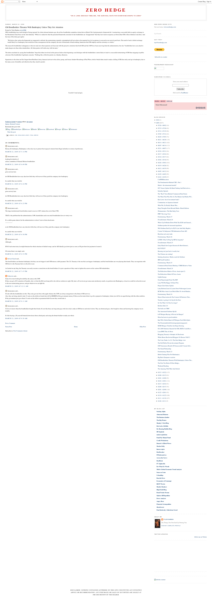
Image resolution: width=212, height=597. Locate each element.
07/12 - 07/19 (162, 131)
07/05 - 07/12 (162, 134)
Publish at (10, 122)
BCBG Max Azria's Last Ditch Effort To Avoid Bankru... (174, 291)
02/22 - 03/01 (162, 381)
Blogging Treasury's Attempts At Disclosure (171, 334)
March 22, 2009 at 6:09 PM (16, 164)
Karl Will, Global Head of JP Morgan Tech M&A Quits (174, 320)
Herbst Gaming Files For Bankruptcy (169, 354)
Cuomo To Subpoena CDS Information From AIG (172, 231)
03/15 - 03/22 (162, 372)
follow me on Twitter (200, 537)
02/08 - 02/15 (162, 387)
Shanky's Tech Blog (163, 423)
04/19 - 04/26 (162, 165)
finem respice (161, 449)
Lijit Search (157, 34)
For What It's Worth (163, 466)
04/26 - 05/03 (162, 163)
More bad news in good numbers (167, 317)
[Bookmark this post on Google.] (58, 129)
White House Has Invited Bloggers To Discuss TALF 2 (174, 337)
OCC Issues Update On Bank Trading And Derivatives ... (174, 188)
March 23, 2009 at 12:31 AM (16, 286)
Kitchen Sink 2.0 (163, 306)
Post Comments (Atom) (20, 331)
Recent (163, 101)
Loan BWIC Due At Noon (165, 331)
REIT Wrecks (161, 484)
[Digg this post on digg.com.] (8, 129)
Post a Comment (10, 323)
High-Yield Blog (162, 490)
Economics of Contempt (164, 481)
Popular (169, 101)
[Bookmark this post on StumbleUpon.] (16, 129)
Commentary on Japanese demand (168, 202)
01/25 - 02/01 (162, 392)
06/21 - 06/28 (162, 140)
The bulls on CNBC (164, 309)
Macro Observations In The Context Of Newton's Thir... (174, 297)
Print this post (12, 132)
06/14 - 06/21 (162, 143)
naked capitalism (162, 435)
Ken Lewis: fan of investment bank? (168, 200)
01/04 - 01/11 (162, 401)
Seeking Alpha (161, 411)
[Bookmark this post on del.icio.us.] (26, 129)
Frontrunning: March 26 (165, 237)
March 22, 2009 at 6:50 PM (16, 234)
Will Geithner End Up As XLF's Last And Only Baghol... (174, 228)
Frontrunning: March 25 (165, 263)
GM (16, 135)
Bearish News (161, 478)
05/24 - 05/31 (162, 151)
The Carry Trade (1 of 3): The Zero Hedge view (172, 340)
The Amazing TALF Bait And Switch (169, 369)
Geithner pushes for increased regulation (170, 225)
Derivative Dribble (162, 426)
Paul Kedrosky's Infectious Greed (167, 510)
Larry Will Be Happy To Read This (168, 283)
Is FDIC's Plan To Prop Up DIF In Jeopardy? (171, 240)
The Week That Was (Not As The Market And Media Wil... (175, 197)
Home (76, 327)
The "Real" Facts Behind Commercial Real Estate (172, 194)
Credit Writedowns (162, 440)
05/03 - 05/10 (162, 160)
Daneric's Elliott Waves (164, 443)
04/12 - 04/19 (162, 168)
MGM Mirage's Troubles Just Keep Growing (171, 326)
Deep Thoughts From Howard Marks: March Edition (173, 208)
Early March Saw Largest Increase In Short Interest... (173, 245)
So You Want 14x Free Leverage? (168, 303)
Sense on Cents (161, 472)
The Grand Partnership (164, 349)
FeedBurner (184, 93)
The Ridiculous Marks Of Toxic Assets (169, 274)
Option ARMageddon (163, 495)
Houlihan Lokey (23, 135)
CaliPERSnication (163, 179)
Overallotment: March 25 (165, 243)
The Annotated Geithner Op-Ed (167, 311)
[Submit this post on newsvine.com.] (41, 129)
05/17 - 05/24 (162, 154)
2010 (157, 120)
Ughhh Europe (162, 277)
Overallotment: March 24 (165, 268)
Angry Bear (160, 501)
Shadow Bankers (162, 487)
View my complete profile (171, 525)
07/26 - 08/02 (162, 125)
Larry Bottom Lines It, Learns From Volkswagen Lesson (174, 288)
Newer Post (8, 327)
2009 (157, 123)
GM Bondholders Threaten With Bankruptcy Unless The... (175, 360)
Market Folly (161, 446)
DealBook (160, 461)
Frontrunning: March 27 (165, 217)
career (31, 122)
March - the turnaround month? (167, 185)
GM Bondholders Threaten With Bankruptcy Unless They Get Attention (34, 27)
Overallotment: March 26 (165, 220)
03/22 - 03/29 (162, 177)
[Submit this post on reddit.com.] (34, 129)
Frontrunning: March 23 (165, 352)
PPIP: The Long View (164, 214)
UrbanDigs (160, 475)
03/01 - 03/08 (162, 378)
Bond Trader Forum (163, 492)
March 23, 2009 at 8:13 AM (16, 301)
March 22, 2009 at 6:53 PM (16, 254)
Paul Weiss (34, 135)
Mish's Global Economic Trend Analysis (169, 469)
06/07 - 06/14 (162, 145)
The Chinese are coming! (165, 254)
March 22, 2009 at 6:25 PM (16, 203)
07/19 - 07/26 (162, 128)
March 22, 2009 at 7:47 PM (16, 271)
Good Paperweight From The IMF (168, 280)
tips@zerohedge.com (160, 42)
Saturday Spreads (163, 191)
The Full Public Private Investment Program (171, 343)
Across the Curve (162, 458)
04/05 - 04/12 (162, 171)
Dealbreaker (160, 452)
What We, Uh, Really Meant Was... (168, 205)
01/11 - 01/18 (162, 398)
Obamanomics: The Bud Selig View (168, 211)
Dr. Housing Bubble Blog (164, 429)
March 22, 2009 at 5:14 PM (16, 152)
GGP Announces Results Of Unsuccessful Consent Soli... (174, 346)
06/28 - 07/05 (162, 137)
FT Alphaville (161, 464)
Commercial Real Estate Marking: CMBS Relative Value (175, 266)
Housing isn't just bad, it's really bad (168, 251)
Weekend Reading (163, 366)
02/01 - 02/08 (162, 389)
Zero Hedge (106, 10)
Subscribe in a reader (161, 57)
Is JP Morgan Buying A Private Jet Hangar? (171, 314)
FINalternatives (161, 455)
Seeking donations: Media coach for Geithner (171, 257)
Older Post (143, 327)
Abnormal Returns (162, 414)
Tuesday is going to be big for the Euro (169, 300)
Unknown (10, 276)
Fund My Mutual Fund (164, 437)
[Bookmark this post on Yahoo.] (65, 129)
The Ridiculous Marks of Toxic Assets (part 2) (171, 271)
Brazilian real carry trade (165, 234)
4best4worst (160, 507)
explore (19, 122)
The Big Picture (161, 420)
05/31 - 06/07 (162, 148)
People (157, 101)
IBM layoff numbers (164, 260)
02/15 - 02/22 (162, 384)
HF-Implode (160, 432)
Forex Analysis (161, 498)
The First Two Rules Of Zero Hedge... (169, 363)
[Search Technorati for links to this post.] (72, 129)
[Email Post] (7, 135)
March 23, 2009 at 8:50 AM (16, 318)
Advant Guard (12, 259)
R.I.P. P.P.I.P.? (162, 248)
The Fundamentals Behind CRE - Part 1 (169, 182)
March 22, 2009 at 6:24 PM (16, 184)
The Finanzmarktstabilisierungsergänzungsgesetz (172, 323)
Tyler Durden (168, 519)
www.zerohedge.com (170, 27)
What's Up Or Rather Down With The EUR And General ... (175, 222)
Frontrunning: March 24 (165, 294)
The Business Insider (163, 417)
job (27, 122)
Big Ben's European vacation (166, 357)
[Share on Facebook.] (50, 129)
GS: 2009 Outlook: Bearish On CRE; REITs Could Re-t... (175, 329)
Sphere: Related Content (12, 124)
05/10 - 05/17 (162, 157)
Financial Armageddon (164, 504)
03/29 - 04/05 (162, 174)
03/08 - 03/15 (162, 375)
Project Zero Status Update (166, 286)
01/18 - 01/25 (162, 395)
